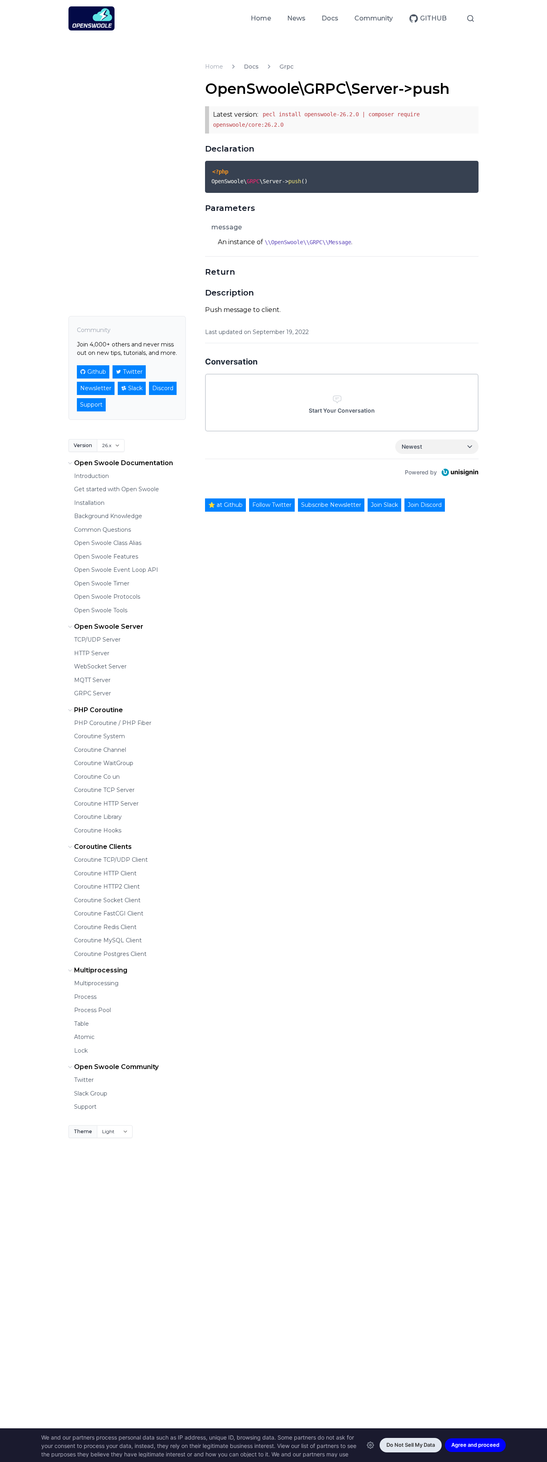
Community (373, 18)
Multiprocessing (100, 970)
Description (229, 293)
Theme (83, 1131)
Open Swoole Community (116, 1067)
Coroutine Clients (103, 846)
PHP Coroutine (98, 710)
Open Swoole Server (108, 626)
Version (83, 445)
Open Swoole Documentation (123, 463)
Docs (330, 18)
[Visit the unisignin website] (459, 472)
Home (261, 18)
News (296, 18)
